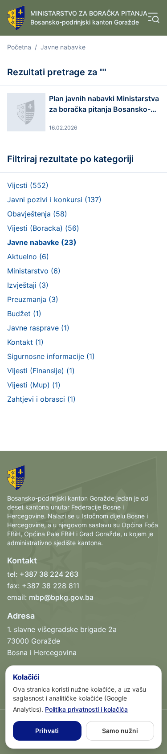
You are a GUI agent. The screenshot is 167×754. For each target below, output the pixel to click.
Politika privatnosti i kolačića (86, 709)
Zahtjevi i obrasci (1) (41, 399)
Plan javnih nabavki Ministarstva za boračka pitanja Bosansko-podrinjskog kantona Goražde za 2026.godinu (104, 104)
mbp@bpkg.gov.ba (61, 597)
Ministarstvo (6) (34, 270)
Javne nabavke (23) (42, 242)
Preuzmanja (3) (32, 299)
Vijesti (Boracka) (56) (43, 228)
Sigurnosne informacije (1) (51, 356)
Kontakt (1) (25, 342)
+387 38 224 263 (49, 574)
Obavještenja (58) (37, 213)
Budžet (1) (24, 313)
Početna (19, 47)
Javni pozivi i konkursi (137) (54, 199)
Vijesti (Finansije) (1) (41, 370)
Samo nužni (120, 730)
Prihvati (47, 730)
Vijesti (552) (28, 185)
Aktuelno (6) (28, 256)
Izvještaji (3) (28, 285)
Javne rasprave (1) (38, 327)
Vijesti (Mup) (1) (34, 384)
